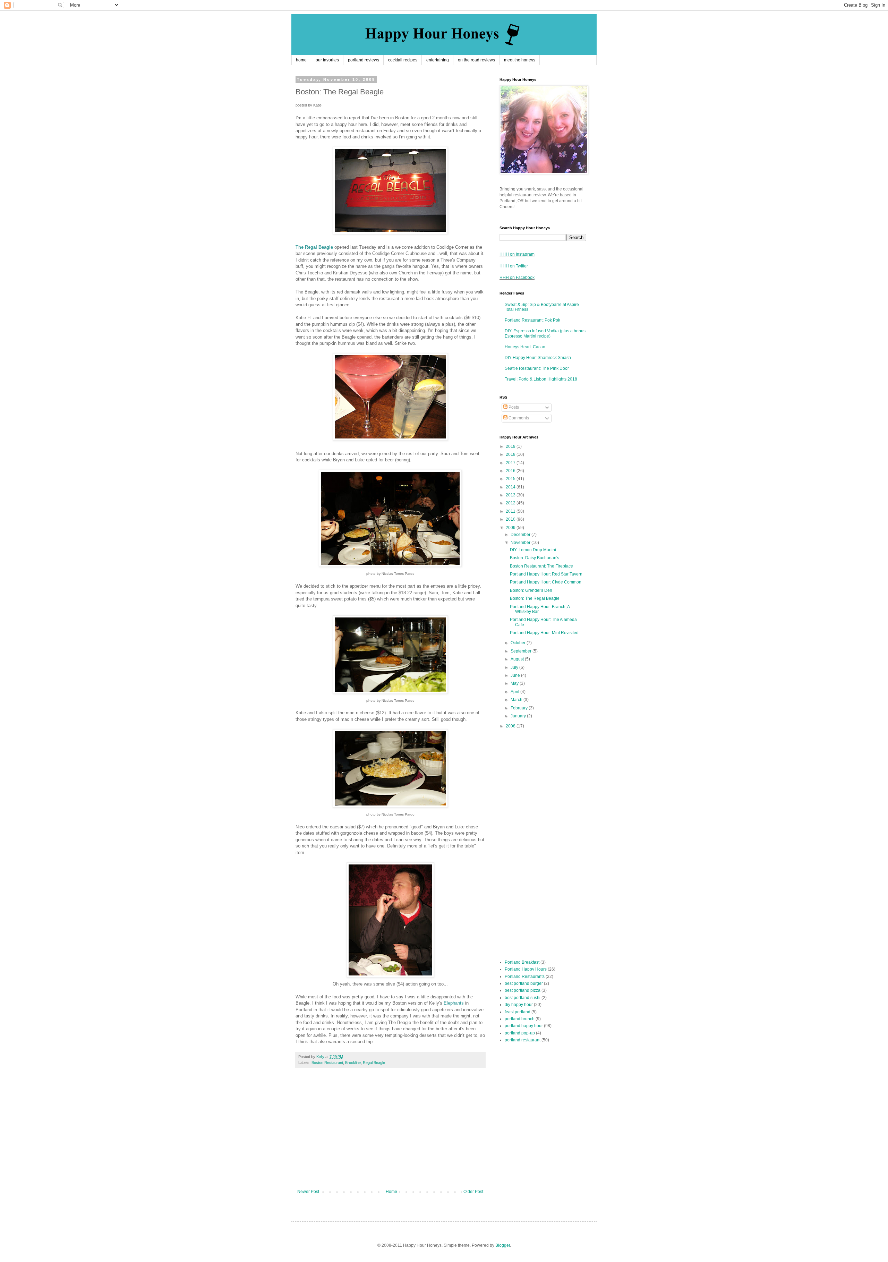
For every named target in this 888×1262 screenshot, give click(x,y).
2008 (511, 726)
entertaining (437, 60)
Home (391, 1191)
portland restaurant (522, 1040)
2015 (511, 478)
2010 (511, 519)
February (520, 708)
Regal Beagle (374, 1062)
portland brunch (520, 1018)
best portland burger (524, 983)
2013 (511, 495)
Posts (513, 407)
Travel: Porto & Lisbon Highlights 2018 (541, 379)
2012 (511, 503)
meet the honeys (519, 60)
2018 (511, 454)
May (515, 683)
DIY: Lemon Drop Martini (533, 549)
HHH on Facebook (517, 277)
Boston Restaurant (327, 1062)
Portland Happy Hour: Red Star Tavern (546, 574)
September (521, 651)
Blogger (502, 1245)
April (515, 691)
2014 (511, 487)
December (521, 534)
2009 (511, 527)
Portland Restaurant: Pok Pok (532, 320)
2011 (511, 511)
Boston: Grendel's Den (531, 590)
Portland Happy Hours (526, 969)
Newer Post (308, 1191)
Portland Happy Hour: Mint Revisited (544, 632)
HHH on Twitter (514, 266)
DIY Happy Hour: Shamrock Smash (538, 357)
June (516, 675)
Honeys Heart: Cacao (525, 346)
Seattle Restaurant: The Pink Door (537, 368)
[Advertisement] (390, 1131)
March (517, 699)
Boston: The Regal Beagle (535, 598)
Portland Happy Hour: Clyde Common (545, 582)
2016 (511, 470)
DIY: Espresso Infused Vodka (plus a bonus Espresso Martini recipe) (545, 333)
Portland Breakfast (522, 962)
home (301, 60)
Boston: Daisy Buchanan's (534, 557)
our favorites (327, 60)
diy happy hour (519, 1004)
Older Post (473, 1191)
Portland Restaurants (525, 976)
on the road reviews (476, 60)
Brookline (353, 1062)
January (519, 716)
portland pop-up (520, 1033)
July (515, 667)
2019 (511, 446)
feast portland (517, 1011)
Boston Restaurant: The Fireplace (541, 566)
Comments (518, 418)
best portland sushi (522, 997)
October (519, 642)
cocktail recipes (402, 60)
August (518, 659)
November (521, 542)
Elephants (454, 1003)
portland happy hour (524, 1025)
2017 (511, 462)
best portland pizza (522, 990)
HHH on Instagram (517, 254)
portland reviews (363, 60)
